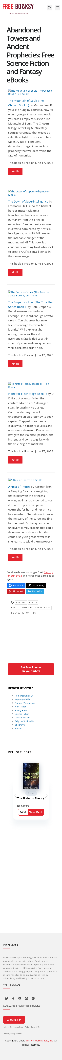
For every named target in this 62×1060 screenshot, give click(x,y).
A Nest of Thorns (19, 487)
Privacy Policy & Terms (13, 1033)
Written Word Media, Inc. (40, 1040)
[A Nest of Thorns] (31, 480)
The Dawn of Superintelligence (28, 201)
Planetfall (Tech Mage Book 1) (27, 394)
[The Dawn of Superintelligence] (31, 193)
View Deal (35, 812)
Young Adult (21, 710)
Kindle (15, 171)
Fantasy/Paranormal (25, 702)
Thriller (31, 793)
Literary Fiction (22, 717)
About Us (8, 1027)
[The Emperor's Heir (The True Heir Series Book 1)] (31, 293)
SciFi (36, 613)
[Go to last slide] (16, 796)
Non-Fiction (20, 706)
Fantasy (21, 602)
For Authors (18, 1027)
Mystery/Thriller (23, 699)
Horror (18, 728)
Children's (20, 724)
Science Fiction (20, 613)
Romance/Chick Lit (24, 695)
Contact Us (35, 1027)
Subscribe (12, 1019)
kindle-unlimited (21, 607)
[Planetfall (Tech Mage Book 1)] (31, 385)
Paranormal (42, 607)
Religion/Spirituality (24, 721)
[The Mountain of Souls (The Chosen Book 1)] (31, 92)
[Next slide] (46, 796)
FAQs (27, 1027)
